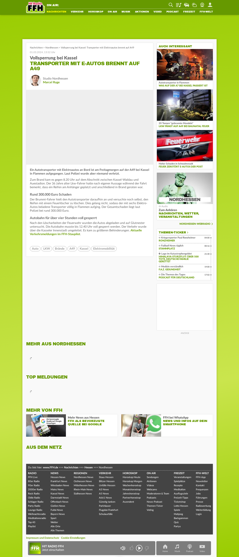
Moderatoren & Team (158, 494)
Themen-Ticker (172, 232)
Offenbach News (59, 502)
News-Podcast (154, 502)
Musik (126, 12)
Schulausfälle (106, 514)
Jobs (198, 494)
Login (199, 514)
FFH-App (201, 477)
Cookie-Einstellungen (73, 538)
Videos (150, 485)
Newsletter (202, 481)
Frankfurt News (59, 481)
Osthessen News (83, 481)
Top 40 (31, 522)
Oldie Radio (34, 498)
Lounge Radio (35, 510)
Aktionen (142, 12)
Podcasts (151, 498)
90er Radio (34, 485)
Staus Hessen (106, 477)
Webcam (202, 3)
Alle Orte (55, 526)
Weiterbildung (203, 510)
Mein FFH (210, 3)
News (54, 473)
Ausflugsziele (181, 494)
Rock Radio (34, 494)
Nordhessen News (83, 477)
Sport (53, 518)
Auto (35, 248)
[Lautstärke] (123, 548)
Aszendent (128, 502)
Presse (199, 502)
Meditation (179, 489)
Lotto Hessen (181, 506)
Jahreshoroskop (131, 494)
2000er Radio (35, 489)
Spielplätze (179, 481)
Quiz (176, 522)
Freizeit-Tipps (181, 498)
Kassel (84, 248)
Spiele (177, 510)
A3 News (104, 489)
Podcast (172, 12)
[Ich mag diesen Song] (132, 548)
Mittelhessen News (84, 485)
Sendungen (153, 477)
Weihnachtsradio (37, 514)
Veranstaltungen (182, 477)
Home (165, 551)
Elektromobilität (104, 248)
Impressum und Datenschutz (42, 538)
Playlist (178, 3)
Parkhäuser (105, 506)
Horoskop (95, 12)
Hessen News (58, 477)
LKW (46, 248)
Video (157, 12)
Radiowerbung (203, 506)
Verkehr (77, 12)
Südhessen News (83, 494)
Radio (32, 473)
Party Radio (34, 506)
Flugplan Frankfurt (108, 510)
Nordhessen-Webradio (194, 224)
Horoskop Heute (131, 477)
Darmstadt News (60, 498)
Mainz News (57, 489)
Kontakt (200, 485)
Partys (177, 526)
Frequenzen (202, 489)
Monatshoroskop (132, 489)
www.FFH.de (50, 467)
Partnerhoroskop (132, 498)
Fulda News (57, 510)
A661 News (105, 498)
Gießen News (58, 506)
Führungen (201, 498)
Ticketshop (180, 502)
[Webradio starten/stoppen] (139, 548)
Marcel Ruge (51, 82)
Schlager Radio (35, 502)
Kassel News (57, 494)
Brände (60, 248)
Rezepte (178, 485)
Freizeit (189, 12)
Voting (150, 510)
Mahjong (178, 514)
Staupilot (186, 3)
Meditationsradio (37, 518)
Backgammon (181, 518)
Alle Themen (57, 530)
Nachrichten (56, 12)
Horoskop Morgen (132, 481)
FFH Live (33, 477)
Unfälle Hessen (107, 485)
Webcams (152, 489)
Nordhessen (51, 48)
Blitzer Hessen (106, 481)
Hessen (88, 467)
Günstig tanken (107, 502)
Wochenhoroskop (132, 485)
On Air (112, 12)
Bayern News (58, 514)
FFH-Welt (206, 12)
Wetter (194, 3)
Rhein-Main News (83, 489)
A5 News (104, 494)
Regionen (80, 473)
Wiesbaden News (60, 485)
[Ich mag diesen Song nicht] (146, 548)
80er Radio (34, 481)
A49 (72, 248)
